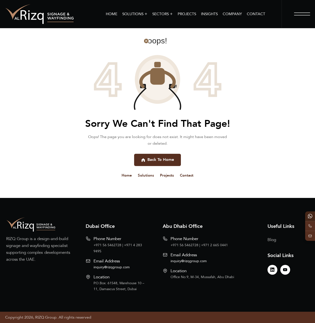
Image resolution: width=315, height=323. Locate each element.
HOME (111, 14)
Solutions (146, 175)
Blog (272, 240)
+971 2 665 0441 (214, 245)
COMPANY (232, 14)
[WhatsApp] (310, 216)
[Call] (310, 226)
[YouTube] (285, 270)
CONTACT (256, 14)
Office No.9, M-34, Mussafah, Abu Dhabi (202, 277)
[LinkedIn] (272, 270)
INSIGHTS (209, 14)
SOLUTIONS (134, 14)
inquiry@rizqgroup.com (112, 267)
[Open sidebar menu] (302, 14)
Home (127, 175)
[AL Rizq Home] (39, 14)
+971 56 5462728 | (109, 245)
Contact (186, 175)
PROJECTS (187, 14)
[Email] (310, 236)
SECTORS (162, 14)
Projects (167, 175)
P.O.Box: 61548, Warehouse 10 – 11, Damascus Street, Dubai (119, 286)
